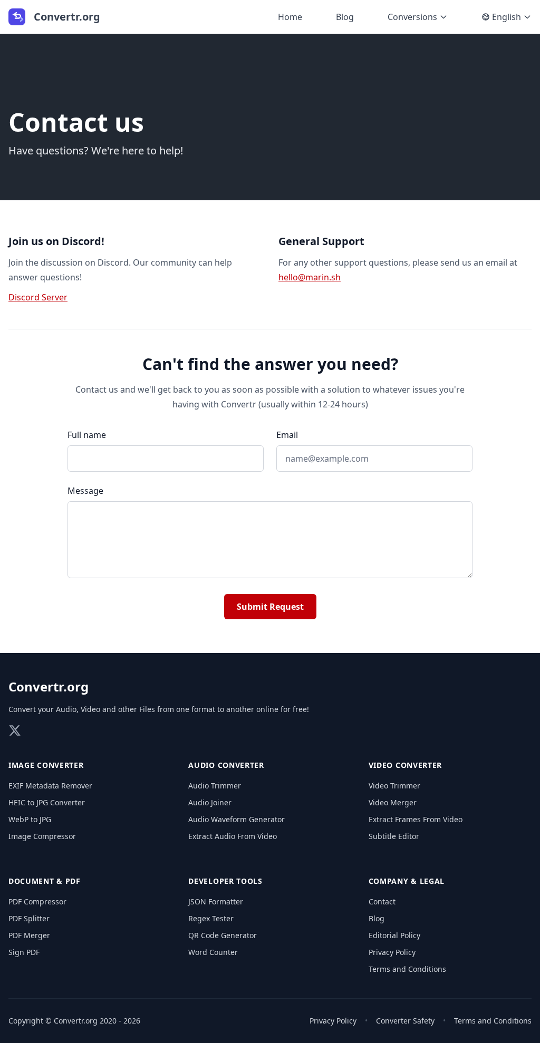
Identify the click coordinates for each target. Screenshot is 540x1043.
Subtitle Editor (394, 836)
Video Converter (405, 765)
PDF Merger (29, 935)
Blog (345, 17)
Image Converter (46, 765)
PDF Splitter (29, 918)
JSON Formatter (215, 901)
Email (287, 435)
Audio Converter (226, 765)
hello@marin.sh (309, 277)
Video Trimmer (394, 786)
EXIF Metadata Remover (50, 786)
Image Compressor (42, 836)
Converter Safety (405, 1021)
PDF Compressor (37, 901)
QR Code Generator (222, 935)
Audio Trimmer (214, 786)
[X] (14, 730)
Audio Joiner (210, 802)
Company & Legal (407, 881)
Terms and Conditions (407, 969)
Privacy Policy (392, 952)
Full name (87, 435)
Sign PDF (24, 952)
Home (290, 17)
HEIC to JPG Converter (46, 802)
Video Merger (393, 802)
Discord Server (38, 297)
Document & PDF (44, 881)
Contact (382, 901)
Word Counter (213, 952)
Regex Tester (211, 918)
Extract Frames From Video (415, 819)
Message (85, 490)
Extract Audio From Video (232, 836)
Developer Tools (225, 881)
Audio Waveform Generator (236, 819)
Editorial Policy (394, 935)
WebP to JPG (29, 819)
